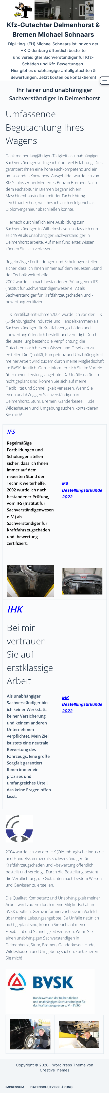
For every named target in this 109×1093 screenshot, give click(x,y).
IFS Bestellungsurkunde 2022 (82, 490)
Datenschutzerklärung (51, 1087)
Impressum (15, 1087)
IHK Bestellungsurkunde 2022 (82, 704)
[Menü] (104, 80)
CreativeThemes (54, 1070)
